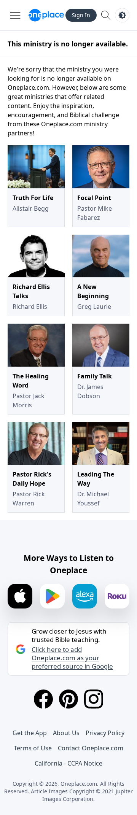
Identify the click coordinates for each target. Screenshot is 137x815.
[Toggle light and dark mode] (122, 15)
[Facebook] (43, 699)
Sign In (81, 15)
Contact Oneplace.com (90, 748)
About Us (66, 733)
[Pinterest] (68, 699)
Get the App (30, 733)
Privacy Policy (105, 733)
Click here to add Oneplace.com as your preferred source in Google (72, 657)
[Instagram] (93, 699)
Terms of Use (33, 748)
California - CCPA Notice (68, 763)
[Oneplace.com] (46, 15)
